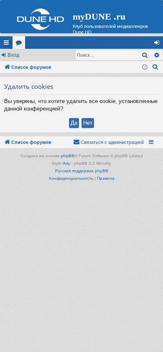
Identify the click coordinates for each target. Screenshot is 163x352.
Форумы (20, 44)
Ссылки (8, 44)
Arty (66, 163)
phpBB (67, 155)
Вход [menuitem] (158, 44)
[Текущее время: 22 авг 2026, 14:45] (145, 67)
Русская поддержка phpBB (81, 170)
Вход (13, 55)
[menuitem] (155, 67)
